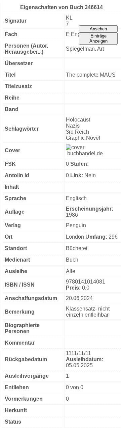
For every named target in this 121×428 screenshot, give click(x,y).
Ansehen (98, 28)
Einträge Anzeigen (98, 38)
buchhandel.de (85, 153)
